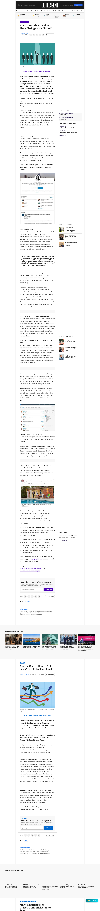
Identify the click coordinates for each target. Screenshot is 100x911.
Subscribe (49, 589)
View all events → (63, 135)
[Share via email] (40, 35)
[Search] (21, 5)
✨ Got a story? (92, 900)
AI (41, 10)
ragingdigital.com (36, 559)
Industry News (30, 901)
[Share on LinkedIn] (33, 35)
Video (63, 10)
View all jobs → (63, 540)
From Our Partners (66, 224)
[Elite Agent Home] (50, 5)
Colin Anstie (24, 33)
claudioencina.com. (45, 853)
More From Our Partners (14, 631)
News (17, 10)
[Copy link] (43, 35)
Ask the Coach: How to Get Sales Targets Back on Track (36, 667)
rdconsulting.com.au (36, 614)
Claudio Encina (25, 674)
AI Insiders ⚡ (78, 5)
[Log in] (19, 5)
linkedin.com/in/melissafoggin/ (30, 571)
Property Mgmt (71, 10)
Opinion (37, 10)
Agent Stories (47, 10)
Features (23, 10)
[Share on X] (37, 35)
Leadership (30, 10)
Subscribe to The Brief (68, 5)
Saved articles (80, 10)
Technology (24, 22)
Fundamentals (56, 10)
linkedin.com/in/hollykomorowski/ (31, 568)
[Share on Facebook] (30, 35)
